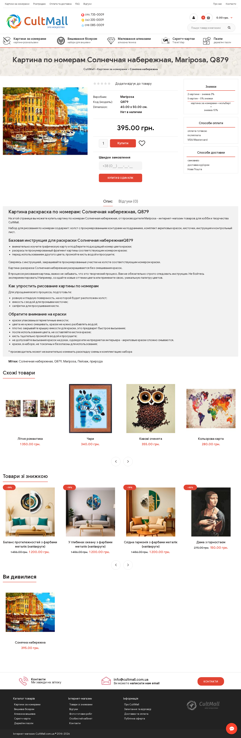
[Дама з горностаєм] (211, 512)
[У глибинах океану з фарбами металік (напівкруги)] (90, 512)
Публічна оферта (134, 718)
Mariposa (127, 97)
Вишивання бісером (82, 40)
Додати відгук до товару (133, 84)
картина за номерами (204, 103)
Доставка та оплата (136, 713)
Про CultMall (131, 704)
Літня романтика (30, 439)
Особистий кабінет (80, 718)
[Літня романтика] (30, 408)
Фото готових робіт (80, 713)
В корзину (32, 655)
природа (96, 361)
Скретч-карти (22, 718)
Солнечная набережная (36, 361)
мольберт (225, 103)
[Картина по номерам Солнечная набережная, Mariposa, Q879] (45, 121)
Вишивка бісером (24, 709)
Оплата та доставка (61, 3)
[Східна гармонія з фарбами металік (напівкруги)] (150, 512)
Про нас (217, 3)
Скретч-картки (183, 40)
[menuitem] (30, 40)
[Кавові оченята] (150, 408)
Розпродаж (39, 3)
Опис (108, 201)
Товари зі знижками (80, 704)
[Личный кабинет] (194, 18)
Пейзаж (83, 361)
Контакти (231, 3)
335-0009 (94, 20)
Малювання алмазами (134, 40)
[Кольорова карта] (211, 408)
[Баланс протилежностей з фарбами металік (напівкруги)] (30, 512)
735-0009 (94, 15)
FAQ (77, 3)
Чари (90, 439)
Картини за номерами (17, 3)
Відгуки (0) (128, 201)
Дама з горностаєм (210, 542)
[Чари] (90, 408)
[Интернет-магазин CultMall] (37, 21)
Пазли (222, 40)
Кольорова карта (211, 439)
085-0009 (94, 25)
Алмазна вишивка (24, 713)
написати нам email (144, 683)
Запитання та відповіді (137, 709)
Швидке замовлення (114, 157)
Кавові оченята (150, 439)
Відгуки (87, 3)
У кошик (33, 452)
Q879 (58, 361)
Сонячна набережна (30, 642)
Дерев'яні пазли (23, 723)
